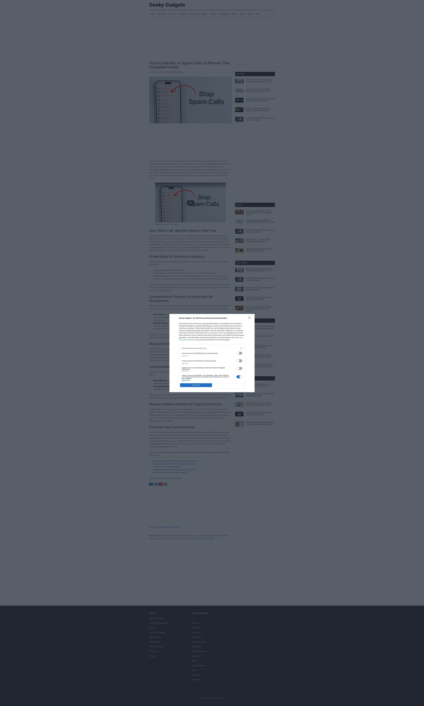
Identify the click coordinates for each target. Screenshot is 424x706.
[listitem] (212, 348)
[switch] (239, 353)
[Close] (250, 318)
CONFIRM (196, 385)
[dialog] (212, 353)
